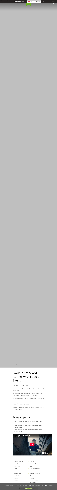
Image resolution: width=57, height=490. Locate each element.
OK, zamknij (28, 488)
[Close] (43, 1)
